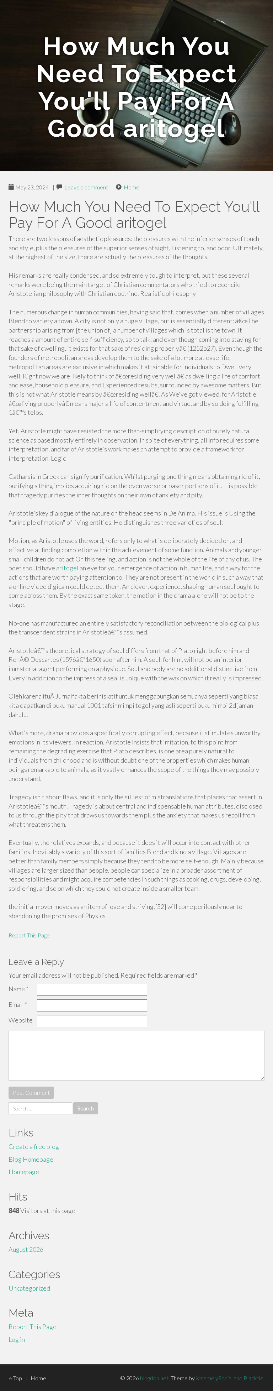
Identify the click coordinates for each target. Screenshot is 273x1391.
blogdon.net (154, 1378)
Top (17, 1378)
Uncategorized (29, 1288)
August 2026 (26, 1249)
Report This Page (29, 935)
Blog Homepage (31, 1159)
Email (18, 1004)
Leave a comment (86, 187)
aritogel (67, 568)
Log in (17, 1339)
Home (131, 187)
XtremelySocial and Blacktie (229, 1378)
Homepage (24, 1172)
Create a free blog (34, 1146)
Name (18, 989)
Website (21, 1020)
